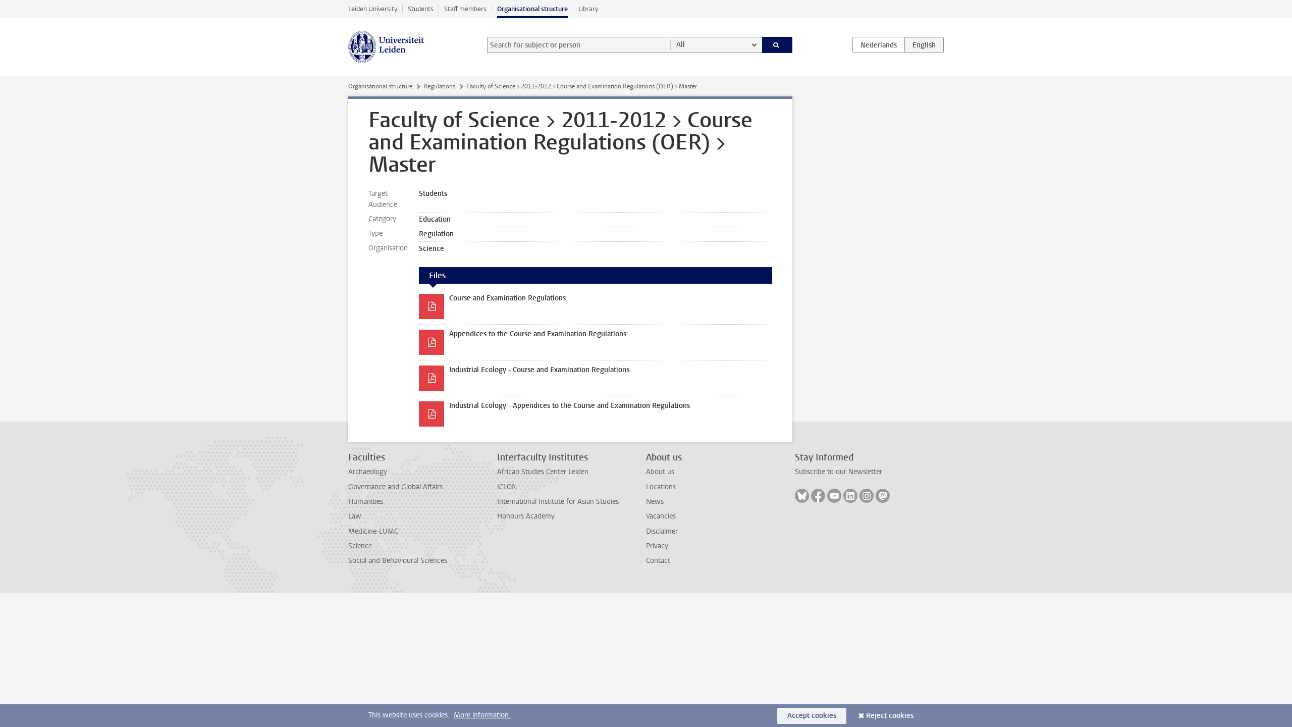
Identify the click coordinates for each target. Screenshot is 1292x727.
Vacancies (661, 516)
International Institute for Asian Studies (558, 501)
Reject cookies (889, 715)
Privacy (657, 546)
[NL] (878, 45)
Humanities (365, 501)
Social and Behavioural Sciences (397, 560)
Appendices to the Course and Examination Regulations (537, 334)
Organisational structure (532, 9)
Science (360, 546)
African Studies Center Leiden (542, 472)
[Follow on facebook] (818, 496)
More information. (482, 715)
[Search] (777, 45)
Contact (658, 560)
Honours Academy (526, 516)
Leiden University (372, 9)
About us (660, 472)
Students (421, 9)
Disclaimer (662, 531)
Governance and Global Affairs (395, 487)
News (655, 501)
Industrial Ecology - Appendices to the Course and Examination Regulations (569, 405)
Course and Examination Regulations (507, 298)
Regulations (439, 86)
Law (354, 516)
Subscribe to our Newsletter (838, 472)
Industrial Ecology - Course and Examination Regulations (539, 370)
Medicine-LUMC (373, 531)
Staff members (465, 9)
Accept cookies (811, 715)
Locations (661, 487)
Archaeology (367, 472)
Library (588, 9)
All (680, 44)
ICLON (507, 487)
